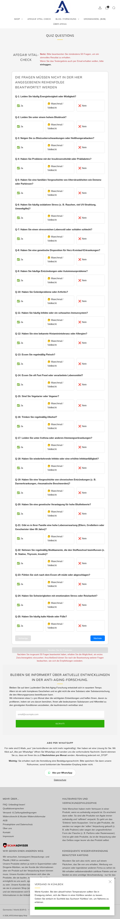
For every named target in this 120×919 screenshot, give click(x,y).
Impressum (8, 836)
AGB (5, 820)
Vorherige (23, 638)
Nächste (98, 638)
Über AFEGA (60, 24)
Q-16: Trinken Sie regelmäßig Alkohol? (36, 417)
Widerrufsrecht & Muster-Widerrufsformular (24, 816)
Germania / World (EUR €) (14, 909)
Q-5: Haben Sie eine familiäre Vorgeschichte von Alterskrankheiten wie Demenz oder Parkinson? (58, 181)
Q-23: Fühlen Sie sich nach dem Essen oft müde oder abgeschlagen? (52, 574)
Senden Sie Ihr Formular (60, 650)
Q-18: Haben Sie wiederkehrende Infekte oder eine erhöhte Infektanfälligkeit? (57, 458)
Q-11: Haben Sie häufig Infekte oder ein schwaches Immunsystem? (51, 312)
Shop (17, 19)
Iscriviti (60, 723)
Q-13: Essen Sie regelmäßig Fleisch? (35, 354)
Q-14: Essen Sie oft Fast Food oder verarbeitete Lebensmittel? (49, 375)
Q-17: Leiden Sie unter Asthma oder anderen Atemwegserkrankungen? (53, 438)
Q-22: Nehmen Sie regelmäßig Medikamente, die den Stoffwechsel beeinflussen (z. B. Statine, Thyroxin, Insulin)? (60, 552)
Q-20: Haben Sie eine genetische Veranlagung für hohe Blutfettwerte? (53, 504)
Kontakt (6, 832)
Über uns (7, 828)
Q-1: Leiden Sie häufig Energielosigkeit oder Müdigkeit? (45, 96)
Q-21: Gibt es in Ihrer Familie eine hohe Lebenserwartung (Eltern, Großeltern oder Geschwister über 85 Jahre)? (59, 527)
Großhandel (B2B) (95, 19)
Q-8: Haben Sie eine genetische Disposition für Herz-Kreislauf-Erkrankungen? (57, 250)
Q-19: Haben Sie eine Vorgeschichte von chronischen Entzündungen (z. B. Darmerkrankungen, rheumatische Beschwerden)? (55, 481)
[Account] (100, 7)
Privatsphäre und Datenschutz (18, 824)
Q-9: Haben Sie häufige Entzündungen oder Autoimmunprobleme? (51, 271)
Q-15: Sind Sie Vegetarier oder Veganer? (37, 396)
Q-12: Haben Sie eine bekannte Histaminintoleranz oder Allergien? (51, 333)
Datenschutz (60, 780)
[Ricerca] (113, 7)
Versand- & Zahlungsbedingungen (20, 812)
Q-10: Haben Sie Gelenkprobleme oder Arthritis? (41, 292)
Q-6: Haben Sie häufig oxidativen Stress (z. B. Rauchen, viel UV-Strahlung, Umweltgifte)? (55, 206)
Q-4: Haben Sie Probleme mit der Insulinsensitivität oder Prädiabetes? (53, 159)
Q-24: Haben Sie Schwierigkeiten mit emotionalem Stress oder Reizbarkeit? (56, 595)
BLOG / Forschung (66, 19)
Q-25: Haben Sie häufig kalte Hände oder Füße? (41, 616)
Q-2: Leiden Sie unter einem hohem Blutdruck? (40, 117)
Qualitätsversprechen (13, 808)
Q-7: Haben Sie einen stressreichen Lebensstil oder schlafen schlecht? (53, 229)
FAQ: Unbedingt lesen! (14, 804)
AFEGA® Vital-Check (39, 19)
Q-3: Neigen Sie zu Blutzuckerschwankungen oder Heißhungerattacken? (54, 138)
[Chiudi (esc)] (110, 881)
